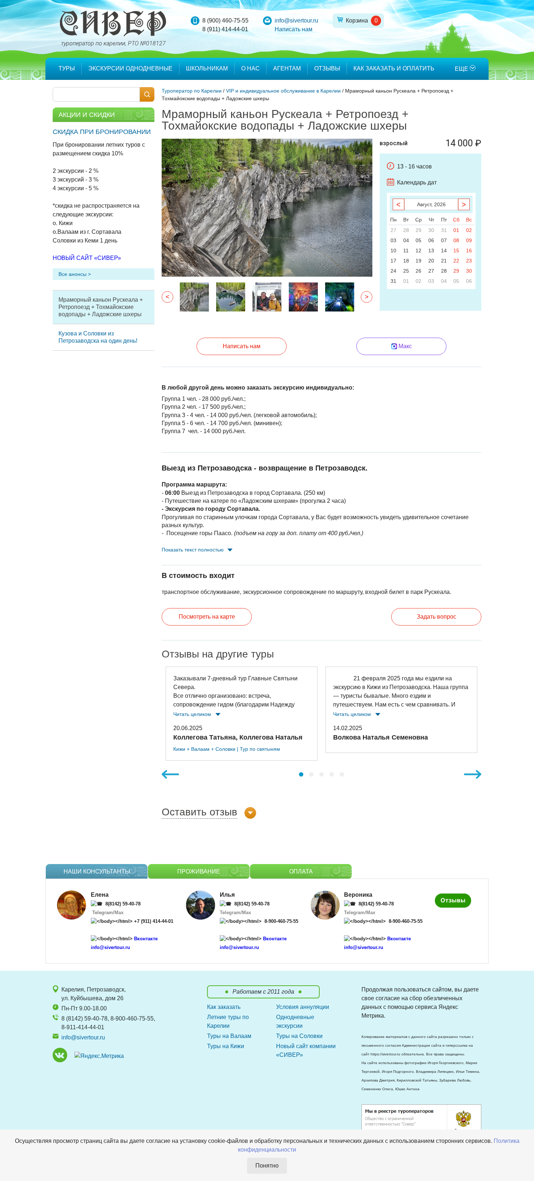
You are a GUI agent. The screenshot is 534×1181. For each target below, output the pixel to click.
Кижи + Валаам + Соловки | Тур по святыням (226, 749)
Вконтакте (146, 938)
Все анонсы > (74, 274)
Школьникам (207, 68)
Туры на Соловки (299, 1036)
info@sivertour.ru (296, 20)
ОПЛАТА (301, 871)
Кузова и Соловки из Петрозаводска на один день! (97, 337)
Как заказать (223, 1007)
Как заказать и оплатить (393, 68)
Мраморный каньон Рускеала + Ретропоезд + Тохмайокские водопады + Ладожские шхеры (100, 307)
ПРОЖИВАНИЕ (198, 871)
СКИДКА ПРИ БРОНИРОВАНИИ (102, 131)
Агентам (287, 68)
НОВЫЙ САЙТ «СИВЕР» (87, 258)
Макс (405, 346)
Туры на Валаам (229, 1036)
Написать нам (293, 29)
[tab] (301, 774)
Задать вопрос (436, 617)
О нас (250, 68)
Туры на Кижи (225, 1046)
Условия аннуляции (302, 1007)
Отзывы (327, 68)
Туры (66, 68)
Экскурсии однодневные (130, 68)
